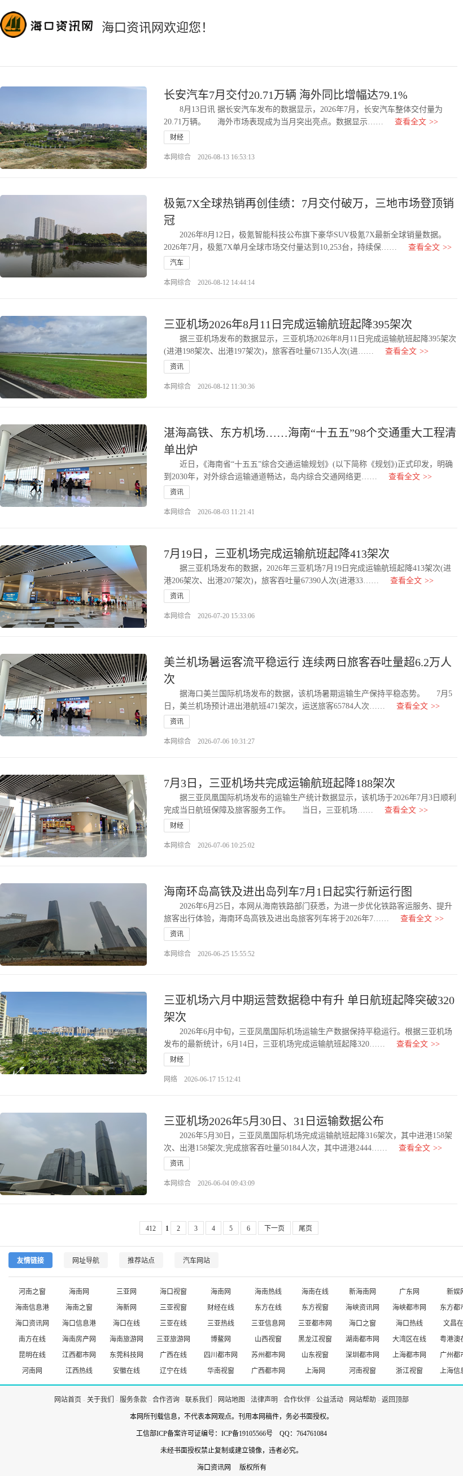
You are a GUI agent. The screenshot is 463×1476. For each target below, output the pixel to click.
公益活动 (329, 1400)
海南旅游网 (126, 1339)
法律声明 (264, 1400)
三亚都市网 (315, 1323)
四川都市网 (221, 1355)
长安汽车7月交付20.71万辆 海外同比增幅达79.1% (286, 95)
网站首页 (67, 1400)
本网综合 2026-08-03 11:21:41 (209, 512)
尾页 (305, 1228)
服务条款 (133, 1400)
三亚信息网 (268, 1323)
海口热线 (409, 1323)
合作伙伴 (297, 1400)
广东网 (409, 1292)
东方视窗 (315, 1308)
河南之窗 (32, 1292)
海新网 (126, 1308)
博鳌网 (221, 1339)
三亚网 (126, 1292)
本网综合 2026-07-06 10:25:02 (209, 845)
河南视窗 (362, 1371)
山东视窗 (315, 1355)
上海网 (315, 1371)
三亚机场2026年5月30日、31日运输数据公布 (274, 1121)
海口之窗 (362, 1323)
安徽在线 (126, 1371)
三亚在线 (173, 1323)
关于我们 (100, 1400)
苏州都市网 (268, 1355)
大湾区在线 (409, 1339)
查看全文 (416, 122)
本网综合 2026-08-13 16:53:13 (209, 157)
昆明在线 (32, 1355)
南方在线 (32, 1339)
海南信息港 (32, 1308)
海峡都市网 (409, 1308)
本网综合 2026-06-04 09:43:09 (209, 1183)
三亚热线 (220, 1323)
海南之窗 (79, 1308)
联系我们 (198, 1400)
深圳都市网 (362, 1355)
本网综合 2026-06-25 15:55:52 (209, 954)
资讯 (177, 367)
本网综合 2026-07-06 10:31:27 (209, 741)
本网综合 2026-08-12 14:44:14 (209, 282)
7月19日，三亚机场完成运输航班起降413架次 (277, 554)
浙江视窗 (409, 1371)
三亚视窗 (173, 1308)
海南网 (79, 1292)
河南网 (32, 1371)
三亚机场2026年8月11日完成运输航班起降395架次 (288, 324)
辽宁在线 (173, 1371)
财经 (177, 137)
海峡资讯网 (362, 1308)
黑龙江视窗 (315, 1339)
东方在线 (268, 1308)
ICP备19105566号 (247, 1434)
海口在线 (126, 1323)
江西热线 (79, 1371)
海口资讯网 (32, 1323)
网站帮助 (362, 1400)
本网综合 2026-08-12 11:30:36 (209, 386)
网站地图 (231, 1400)
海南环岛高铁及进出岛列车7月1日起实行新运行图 (288, 891)
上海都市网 (409, 1355)
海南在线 (315, 1292)
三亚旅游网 (173, 1339)
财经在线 (220, 1308)
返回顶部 (395, 1400)
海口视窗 (173, 1292)
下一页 (274, 1228)
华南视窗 (220, 1371)
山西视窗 (268, 1339)
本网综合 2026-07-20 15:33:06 (209, 616)
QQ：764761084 (303, 1434)
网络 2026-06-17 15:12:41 (202, 1079)
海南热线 (268, 1292)
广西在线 (173, 1355)
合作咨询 (166, 1400)
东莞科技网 (126, 1355)
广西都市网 (268, 1371)
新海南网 (362, 1292)
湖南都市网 (362, 1339)
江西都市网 (79, 1355)
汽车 (177, 263)
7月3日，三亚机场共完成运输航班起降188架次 (279, 783)
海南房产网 (79, 1339)
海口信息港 (79, 1323)
